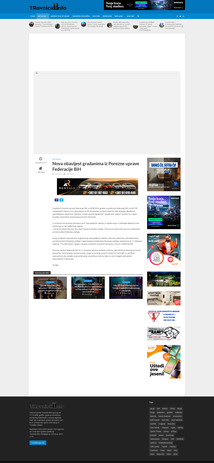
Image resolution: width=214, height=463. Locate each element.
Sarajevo (165, 439)
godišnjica (160, 412)
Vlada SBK (160, 454)
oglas (173, 428)
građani (170, 412)
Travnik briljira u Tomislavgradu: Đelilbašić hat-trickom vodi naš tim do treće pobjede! (174, 25)
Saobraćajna (154, 439)
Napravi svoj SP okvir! (60, 16)
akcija (152, 409)
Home (32, 16)
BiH (158, 409)
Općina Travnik (155, 431)
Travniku (173, 446)
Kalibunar (178, 412)
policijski (153, 435)
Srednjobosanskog (165, 443)
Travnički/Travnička (81, 16)
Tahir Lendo (154, 446)
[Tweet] (61, 200)
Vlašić (169, 454)
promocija (170, 435)
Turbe (162, 450)
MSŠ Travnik (154, 420)
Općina (180, 428)
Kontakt (131, 16)
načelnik (153, 424)
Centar (172, 409)
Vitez (175, 450)
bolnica (164, 409)
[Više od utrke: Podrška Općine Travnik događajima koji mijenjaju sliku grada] (83, 24)
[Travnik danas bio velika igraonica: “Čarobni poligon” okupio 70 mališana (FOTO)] (31, 24)
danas (180, 409)
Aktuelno (42, 16)
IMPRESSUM (107, 16)
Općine (166, 431)
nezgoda (162, 424)
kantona (153, 416)
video (169, 450)
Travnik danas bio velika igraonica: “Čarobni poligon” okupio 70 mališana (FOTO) (44, 24)
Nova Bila (171, 424)
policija (173, 431)
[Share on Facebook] (57, 200)
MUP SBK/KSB (177, 420)
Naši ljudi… (119, 16)
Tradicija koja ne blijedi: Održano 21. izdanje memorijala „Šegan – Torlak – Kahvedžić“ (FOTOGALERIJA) (148, 26)
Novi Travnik (154, 428)
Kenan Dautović (164, 416)
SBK (172, 439)
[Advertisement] (107, 54)
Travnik (164, 446)
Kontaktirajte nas (37, 443)
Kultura (96, 16)
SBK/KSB (180, 439)
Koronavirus (177, 416)
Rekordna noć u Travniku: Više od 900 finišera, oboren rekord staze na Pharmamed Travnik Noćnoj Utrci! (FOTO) (70, 26)
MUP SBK (165, 420)
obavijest (165, 428)
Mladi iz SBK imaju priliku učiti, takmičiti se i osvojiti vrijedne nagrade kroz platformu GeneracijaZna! (121, 25)
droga (152, 412)
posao (161, 435)
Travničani (154, 450)
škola (175, 454)
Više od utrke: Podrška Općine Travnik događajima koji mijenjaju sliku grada (96, 24)
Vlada (152, 454)
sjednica (153, 443)
